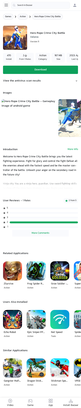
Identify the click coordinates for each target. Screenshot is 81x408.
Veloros (34, 37)
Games (8, 16)
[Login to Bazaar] (74, 5)
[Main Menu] (6, 5)
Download (40, 69)
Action (23, 16)
